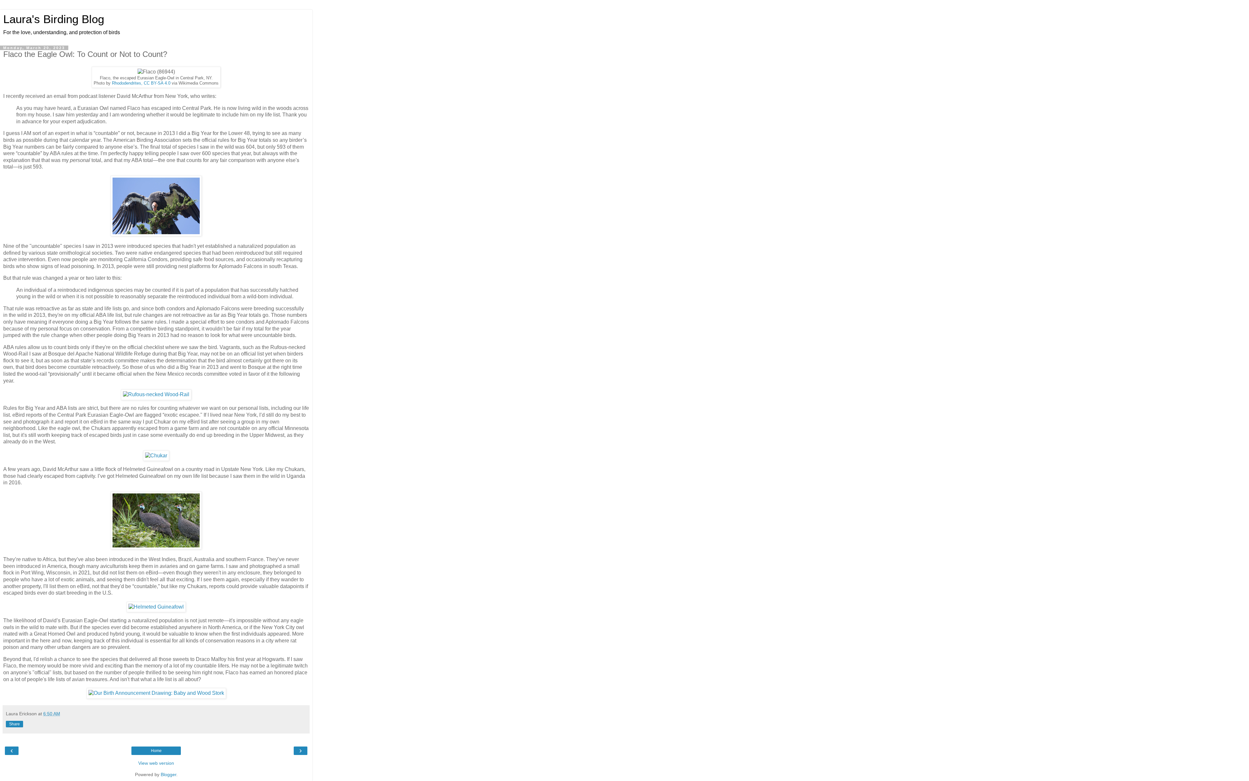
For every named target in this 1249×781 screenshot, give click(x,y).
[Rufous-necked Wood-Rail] (156, 394)
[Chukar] (156, 455)
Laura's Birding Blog (53, 19)
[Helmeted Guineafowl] (156, 547)
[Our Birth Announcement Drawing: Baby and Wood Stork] (156, 693)
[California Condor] (156, 234)
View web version (156, 763)
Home (156, 750)
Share (14, 724)
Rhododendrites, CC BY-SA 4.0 (141, 83)
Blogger (168, 774)
